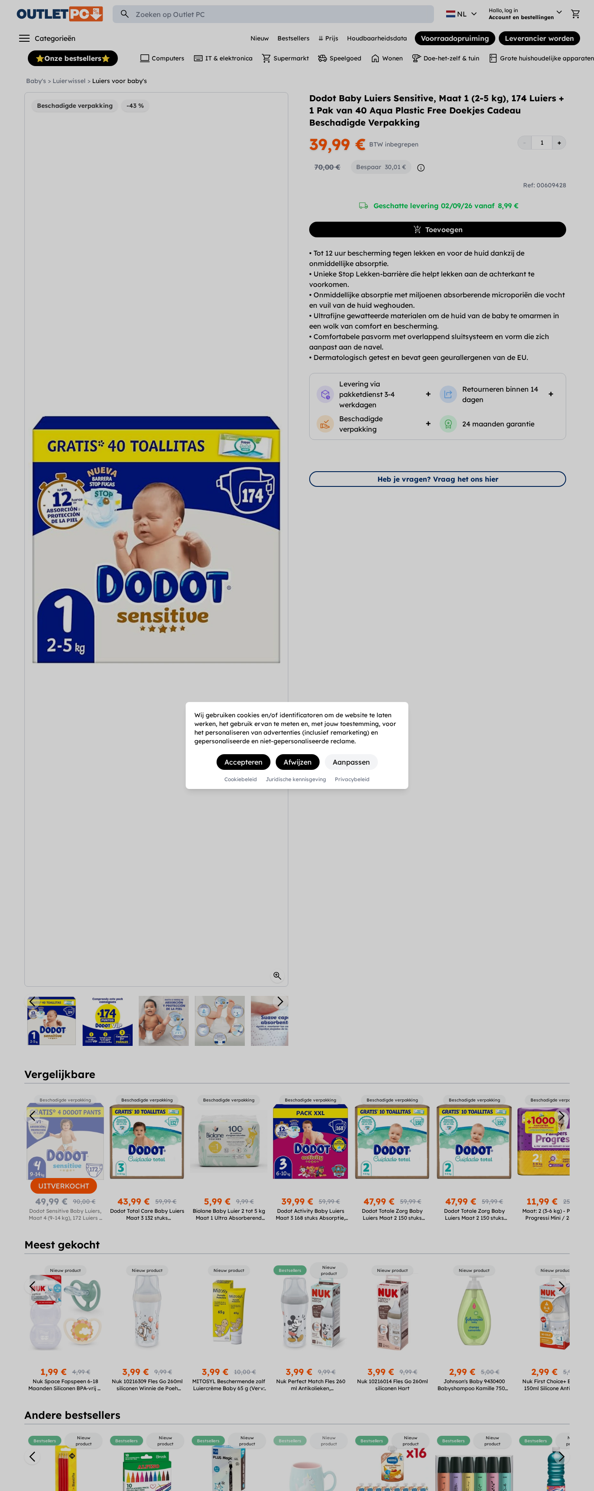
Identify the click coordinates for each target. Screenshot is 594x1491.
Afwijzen (298, 762)
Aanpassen (351, 762)
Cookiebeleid (240, 779)
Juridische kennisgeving (296, 779)
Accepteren (243, 762)
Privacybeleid (352, 779)
